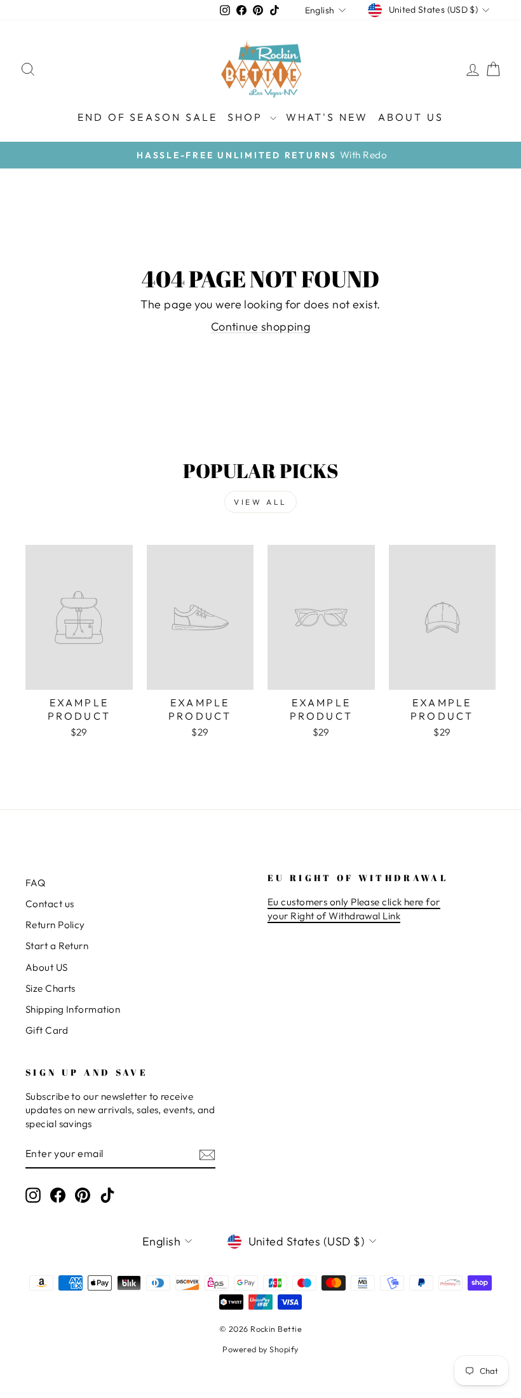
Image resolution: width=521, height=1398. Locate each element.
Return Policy (55, 925)
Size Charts (50, 988)
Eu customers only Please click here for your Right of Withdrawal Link (353, 908)
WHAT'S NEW (327, 117)
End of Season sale (148, 117)
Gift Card (46, 1030)
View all (260, 502)
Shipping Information (72, 1009)
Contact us (49, 904)
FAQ (35, 883)
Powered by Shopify (260, 1349)
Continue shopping (261, 326)
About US (46, 967)
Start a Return (56, 946)
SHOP (247, 117)
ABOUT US (411, 117)
